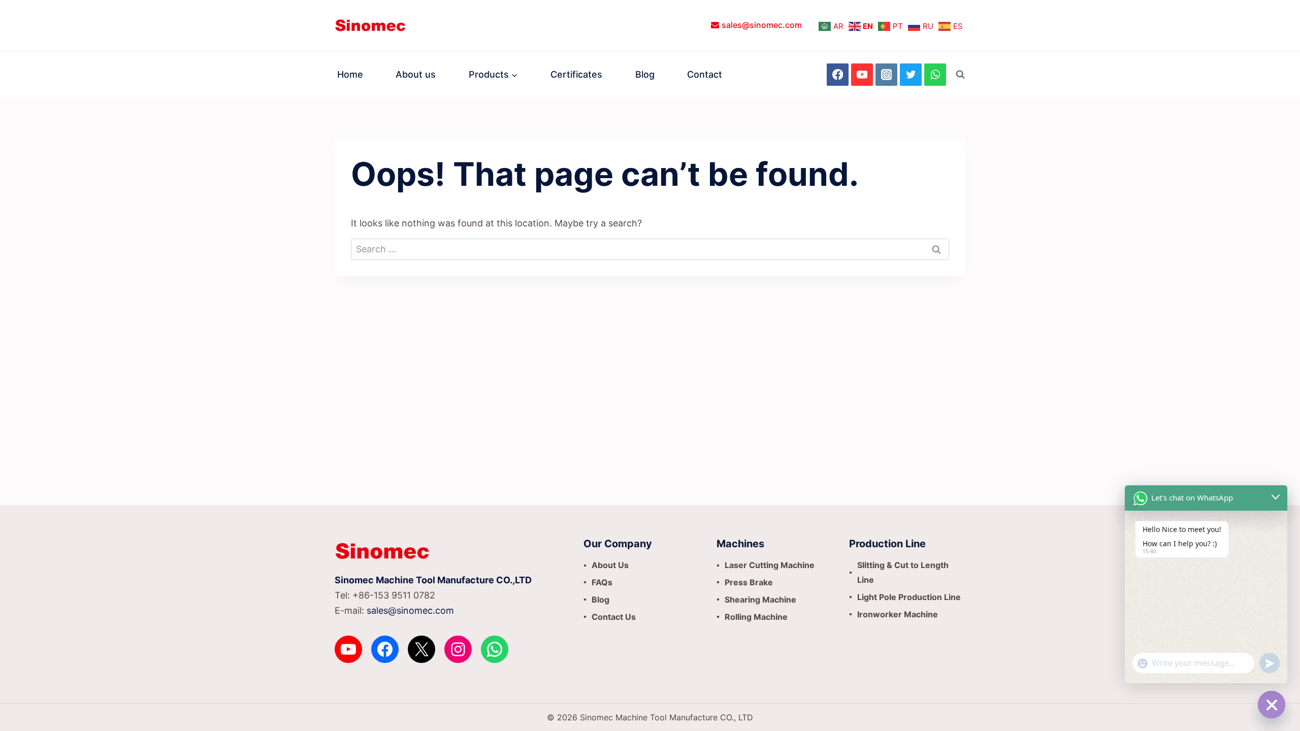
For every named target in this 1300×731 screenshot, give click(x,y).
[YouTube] (862, 74)
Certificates (576, 74)
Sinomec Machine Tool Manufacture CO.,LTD (433, 580)
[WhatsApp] (935, 74)
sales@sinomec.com (410, 610)
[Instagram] (886, 74)
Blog (645, 74)
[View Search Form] (960, 74)
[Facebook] (838, 74)
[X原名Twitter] (911, 74)
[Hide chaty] (1271, 704)
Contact (704, 74)
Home (350, 74)
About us (416, 74)
